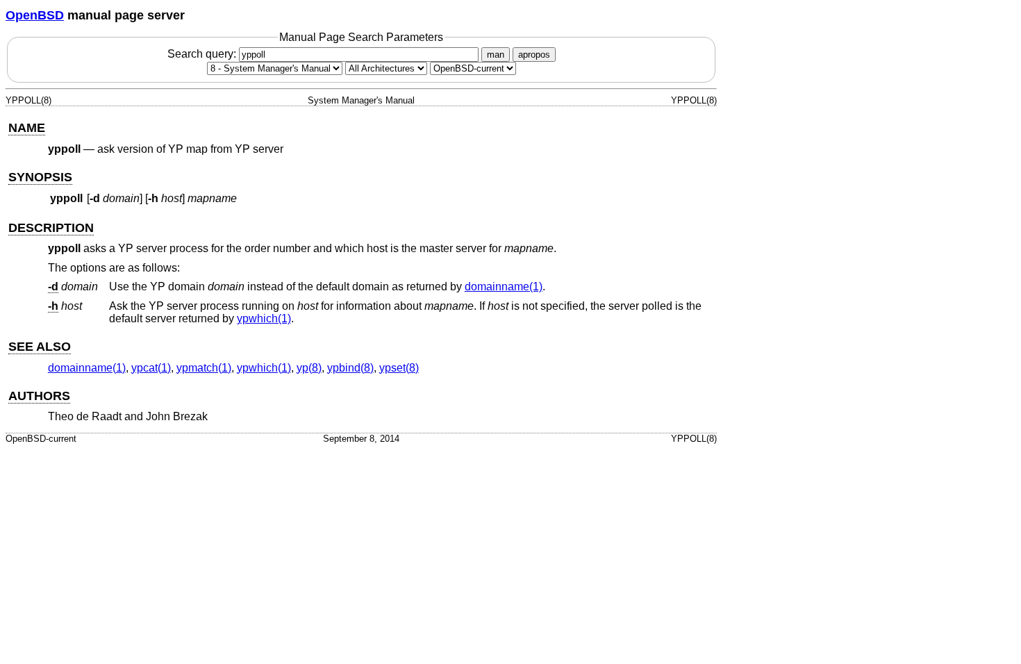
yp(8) (309, 368)
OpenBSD (35, 15)
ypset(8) (399, 368)
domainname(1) (503, 286)
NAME (26, 128)
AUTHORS (39, 396)
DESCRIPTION (51, 228)
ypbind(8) (350, 368)
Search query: (203, 54)
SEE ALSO (39, 347)
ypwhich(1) (264, 318)
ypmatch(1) (203, 368)
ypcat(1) (151, 368)
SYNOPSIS (40, 177)
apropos (534, 54)
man (495, 54)
